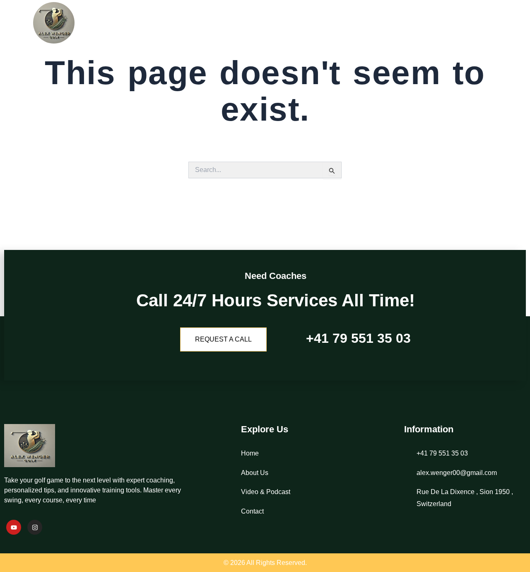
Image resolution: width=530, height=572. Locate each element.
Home (335, 22)
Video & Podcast (435, 22)
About (375, 22)
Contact (500, 22)
